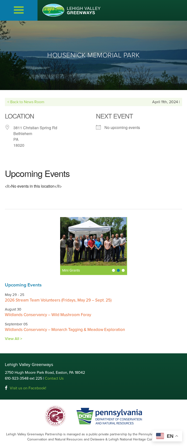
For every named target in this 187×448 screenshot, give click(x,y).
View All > (13, 338)
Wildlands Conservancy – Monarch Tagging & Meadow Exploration (65, 329)
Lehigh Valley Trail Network (84, 270)
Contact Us (54, 378)
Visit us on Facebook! (28, 388)
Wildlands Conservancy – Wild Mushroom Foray (48, 314)
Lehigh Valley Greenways (71, 10)
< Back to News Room (25, 102)
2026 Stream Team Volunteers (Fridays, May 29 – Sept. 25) (58, 300)
